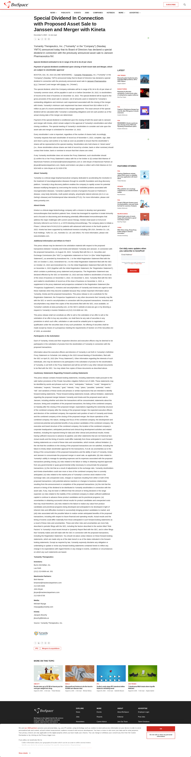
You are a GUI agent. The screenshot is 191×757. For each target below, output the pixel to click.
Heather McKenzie (122, 115)
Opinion (120, 186)
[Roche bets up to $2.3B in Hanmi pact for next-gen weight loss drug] (48, 673)
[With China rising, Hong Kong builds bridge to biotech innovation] (144, 231)
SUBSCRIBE (171, 4)
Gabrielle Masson (119, 691)
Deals (67, 684)
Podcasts (65, 13)
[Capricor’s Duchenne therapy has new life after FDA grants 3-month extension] (144, 110)
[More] (56, 13)
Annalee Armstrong (122, 235)
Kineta (63, 84)
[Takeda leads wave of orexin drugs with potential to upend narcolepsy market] (144, 217)
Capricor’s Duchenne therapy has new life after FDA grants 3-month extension (128, 110)
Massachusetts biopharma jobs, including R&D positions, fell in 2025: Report (127, 79)
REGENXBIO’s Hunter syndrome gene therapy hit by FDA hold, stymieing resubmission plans (127, 124)
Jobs (87, 13)
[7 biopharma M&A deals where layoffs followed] (142, 673)
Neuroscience (122, 214)
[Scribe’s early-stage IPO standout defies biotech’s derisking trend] (111, 673)
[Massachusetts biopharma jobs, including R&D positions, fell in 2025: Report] (144, 79)
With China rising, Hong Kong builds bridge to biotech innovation (126, 231)
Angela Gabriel (121, 83)
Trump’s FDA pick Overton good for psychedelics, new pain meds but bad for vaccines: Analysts (127, 204)
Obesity (37, 684)
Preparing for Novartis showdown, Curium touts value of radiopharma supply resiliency (127, 93)
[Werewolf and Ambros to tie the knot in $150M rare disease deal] (79, 673)
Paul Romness (121, 194)
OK (161, 729)
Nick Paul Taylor (121, 97)
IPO (36, 648)
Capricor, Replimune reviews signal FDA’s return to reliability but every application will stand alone (127, 176)
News (52, 13)
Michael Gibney (87, 691)
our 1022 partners (31, 728)
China (119, 227)
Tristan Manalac (121, 181)
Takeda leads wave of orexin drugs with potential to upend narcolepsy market (126, 217)
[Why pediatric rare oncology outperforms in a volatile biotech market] (144, 190)
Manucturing (122, 89)
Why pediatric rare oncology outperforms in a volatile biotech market (127, 190)
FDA (118, 107)
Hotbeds (111, 13)
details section (86, 748)
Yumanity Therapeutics (83, 75)
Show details (23, 753)
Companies (98, 13)
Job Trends (121, 75)
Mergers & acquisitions (50, 648)
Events (77, 13)
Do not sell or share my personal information (161, 735)
